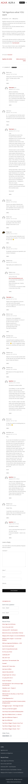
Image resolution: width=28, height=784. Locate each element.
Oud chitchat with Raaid (8, 646)
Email (4, 576)
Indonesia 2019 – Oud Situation (10, 630)
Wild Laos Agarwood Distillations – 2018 (12, 643)
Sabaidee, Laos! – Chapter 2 (9, 688)
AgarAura (16, 18)
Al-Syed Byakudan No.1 (8, 698)
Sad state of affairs (7, 669)
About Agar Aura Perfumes (8, 624)
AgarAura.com (4, 750)
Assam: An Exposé (6, 680)
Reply (8, 83)
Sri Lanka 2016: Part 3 (7, 678)
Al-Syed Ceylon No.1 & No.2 (9, 675)
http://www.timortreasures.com (16, 278)
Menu (22, 2)
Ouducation (10, 54)
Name (4, 570)
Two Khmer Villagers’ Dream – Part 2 (11, 726)
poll (15, 43)
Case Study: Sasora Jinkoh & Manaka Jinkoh (12, 711)
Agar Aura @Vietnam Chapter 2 (10, 717)
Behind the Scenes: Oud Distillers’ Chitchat (12, 633)
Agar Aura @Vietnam (7, 720)
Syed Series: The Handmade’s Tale (10, 660)
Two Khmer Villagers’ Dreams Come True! (12, 723)
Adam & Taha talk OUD (7, 672)
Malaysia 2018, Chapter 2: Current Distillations (13, 635)
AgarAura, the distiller (7, 59)
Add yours (14, 67)
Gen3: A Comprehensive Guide (9, 649)
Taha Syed (11, 87)
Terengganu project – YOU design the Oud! (12, 706)
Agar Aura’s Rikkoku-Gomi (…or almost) (11, 714)
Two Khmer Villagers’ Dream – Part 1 (11, 729)
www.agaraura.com (6, 601)
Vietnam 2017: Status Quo (8, 666)
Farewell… (4, 663)
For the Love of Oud (7, 652)
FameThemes (18, 782)
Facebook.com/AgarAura (7, 753)
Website (4, 583)
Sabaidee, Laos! (6, 691)
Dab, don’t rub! (6, 657)
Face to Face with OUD (7, 627)
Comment (4, 550)
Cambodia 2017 (6, 654)
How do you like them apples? (9, 708)
